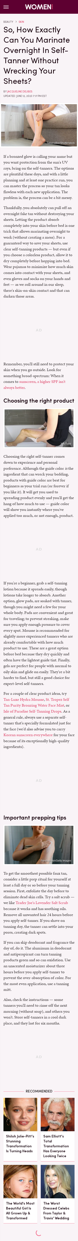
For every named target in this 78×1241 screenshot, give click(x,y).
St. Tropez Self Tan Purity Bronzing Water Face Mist (36, 702)
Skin (21, 21)
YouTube (66, 443)
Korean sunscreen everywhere (28, 735)
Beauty (8, 21)
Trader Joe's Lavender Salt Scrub (42, 903)
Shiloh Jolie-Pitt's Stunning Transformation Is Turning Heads (20, 1143)
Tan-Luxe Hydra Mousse (23, 699)
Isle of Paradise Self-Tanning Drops (32, 711)
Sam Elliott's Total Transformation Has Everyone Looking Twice (56, 1146)
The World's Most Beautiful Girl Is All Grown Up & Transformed (20, 1210)
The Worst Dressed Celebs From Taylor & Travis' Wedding (56, 1210)
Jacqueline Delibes (19, 91)
